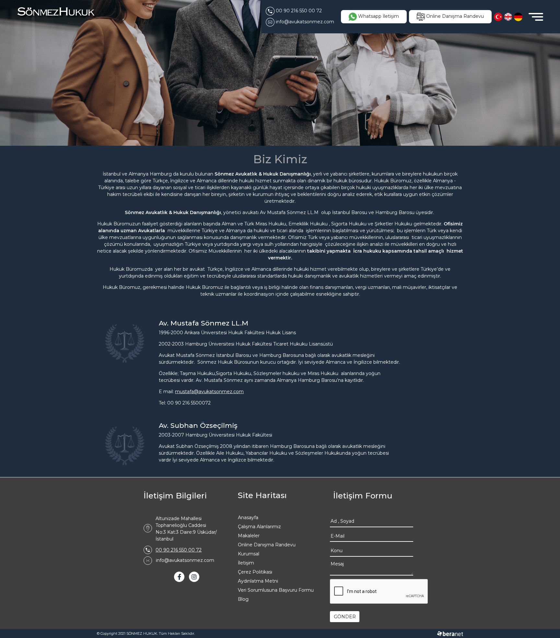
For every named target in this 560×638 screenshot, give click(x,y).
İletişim (246, 563)
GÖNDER (345, 617)
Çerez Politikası (255, 572)
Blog (243, 599)
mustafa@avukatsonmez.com (209, 391)
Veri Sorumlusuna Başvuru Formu (276, 590)
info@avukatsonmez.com (185, 560)
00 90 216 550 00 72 (179, 550)
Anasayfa (248, 517)
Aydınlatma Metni (258, 581)
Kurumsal (248, 554)
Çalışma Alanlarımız (259, 527)
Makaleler (249, 536)
